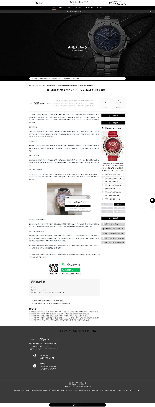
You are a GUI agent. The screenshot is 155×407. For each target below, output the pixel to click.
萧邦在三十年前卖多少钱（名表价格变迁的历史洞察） (120, 195)
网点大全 (70, 7)
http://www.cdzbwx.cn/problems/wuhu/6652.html (51, 292)
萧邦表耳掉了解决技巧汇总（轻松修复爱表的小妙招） (120, 181)
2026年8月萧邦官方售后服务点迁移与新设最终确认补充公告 (46, 316)
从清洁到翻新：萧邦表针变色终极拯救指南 (76, 314)
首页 (54, 7)
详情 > (122, 170)
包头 (107, 211)
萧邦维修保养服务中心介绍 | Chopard (116, 128)
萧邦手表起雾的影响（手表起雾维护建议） (117, 174)
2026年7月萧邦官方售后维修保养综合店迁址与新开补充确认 (46, 320)
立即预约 (77, 206)
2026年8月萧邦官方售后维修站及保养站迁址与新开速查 (45, 312)
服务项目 (61, 7)
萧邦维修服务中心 (81, 383)
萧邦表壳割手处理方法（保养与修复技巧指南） (118, 192)
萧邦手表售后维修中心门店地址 (114, 199)
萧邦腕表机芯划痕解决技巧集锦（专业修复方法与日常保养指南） (52, 303)
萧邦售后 (33, 114)
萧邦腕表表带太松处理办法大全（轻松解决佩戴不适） (49, 300)
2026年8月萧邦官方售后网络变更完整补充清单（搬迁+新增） (46, 314)
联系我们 (99, 7)
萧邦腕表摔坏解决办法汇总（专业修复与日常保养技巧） (121, 188)
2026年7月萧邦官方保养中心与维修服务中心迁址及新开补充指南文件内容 (50, 318)
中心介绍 (78, 7)
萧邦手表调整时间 (119, 211)
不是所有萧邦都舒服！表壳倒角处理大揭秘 (76, 320)
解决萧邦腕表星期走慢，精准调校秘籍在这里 (118, 178)
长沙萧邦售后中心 (39, 254)
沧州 (107, 208)
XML (77, 388)
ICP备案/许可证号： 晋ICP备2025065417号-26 (77, 386)
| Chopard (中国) (40, 85)
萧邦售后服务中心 (79, 2)
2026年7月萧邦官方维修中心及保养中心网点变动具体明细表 (81, 318)
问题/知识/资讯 (89, 7)
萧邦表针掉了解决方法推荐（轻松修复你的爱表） (119, 185)
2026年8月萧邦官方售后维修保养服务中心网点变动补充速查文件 (83, 312)
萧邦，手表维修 (107, 204)
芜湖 (58, 85)
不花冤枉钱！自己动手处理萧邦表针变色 (76, 316)
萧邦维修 (119, 208)
